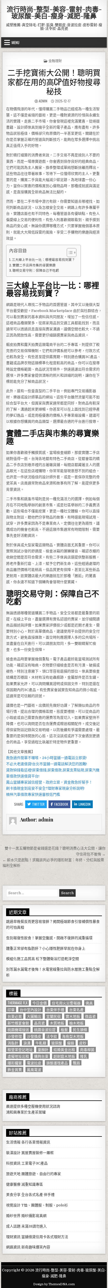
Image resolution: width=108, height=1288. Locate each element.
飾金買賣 (14, 1069)
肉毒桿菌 (87, 1049)
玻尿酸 (56, 1042)
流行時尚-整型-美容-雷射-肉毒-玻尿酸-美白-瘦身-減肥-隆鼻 (54, 12)
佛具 (89, 1002)
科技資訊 (13, 1163)
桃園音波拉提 (45, 1029)
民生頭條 (80, 1029)
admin (43, 101)
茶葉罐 (40, 1112)
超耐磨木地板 (64, 1056)
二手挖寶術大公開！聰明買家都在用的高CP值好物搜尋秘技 (54, 82)
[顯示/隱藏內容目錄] (69, 252)
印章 (11, 1009)
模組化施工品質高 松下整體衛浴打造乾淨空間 (42, 959)
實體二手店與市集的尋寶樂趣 (34, 265)
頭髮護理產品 (57, 1062)
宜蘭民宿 (53, 1016)
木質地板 (57, 1022)
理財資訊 (13, 1237)
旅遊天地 (13, 1174)
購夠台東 (41, 1056)
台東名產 (76, 1009)
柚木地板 (76, 1022)
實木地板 (73, 1016)
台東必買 (14, 1016)
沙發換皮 (34, 1036)
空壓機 (33, 1106)
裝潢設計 (13, 1153)
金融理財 (55, 60)
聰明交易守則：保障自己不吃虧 (35, 271)
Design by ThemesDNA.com (54, 1284)
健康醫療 (13, 1184)
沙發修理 (14, 1036)
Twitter (38, 804)
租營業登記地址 (20, 1049)
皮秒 (82, 1042)
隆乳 (83, 1056)
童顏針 (43, 1049)
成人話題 (13, 1226)
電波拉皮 (34, 1062)
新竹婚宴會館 (18, 1022)
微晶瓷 (90, 1016)
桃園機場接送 (18, 1029)
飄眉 (76, 1062)
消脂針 (12, 1042)
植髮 (64, 1029)
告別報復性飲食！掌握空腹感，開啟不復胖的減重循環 (49, 938)
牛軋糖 (40, 1042)
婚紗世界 (13, 1216)
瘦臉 (70, 1042)
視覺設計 (13, 1205)
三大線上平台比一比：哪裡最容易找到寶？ (43, 260)
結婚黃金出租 (64, 1049)
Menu (15, 42)
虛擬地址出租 (18, 1056)
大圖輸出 (34, 1016)
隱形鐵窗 (14, 1062)
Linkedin (85, 804)
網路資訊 (13, 1247)
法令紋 (51, 1036)
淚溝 (26, 1042)
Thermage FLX (17, 1002)
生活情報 (13, 1142)
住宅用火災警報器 (66, 1002)
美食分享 (13, 1195)
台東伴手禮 (55, 1009)
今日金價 (39, 1002)
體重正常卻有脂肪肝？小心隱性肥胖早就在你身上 (45, 948)
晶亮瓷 (39, 1022)
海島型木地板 (73, 1036)
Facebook (61, 804)
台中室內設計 (30, 1009)
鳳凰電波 (34, 1069)
